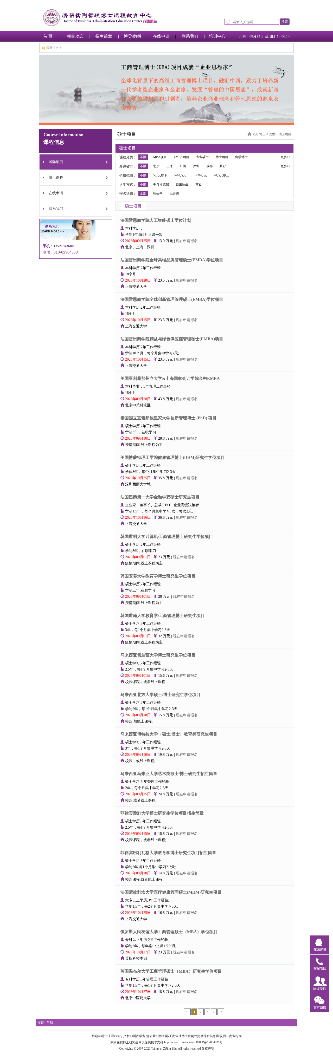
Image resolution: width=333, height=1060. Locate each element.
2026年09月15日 (138, 794)
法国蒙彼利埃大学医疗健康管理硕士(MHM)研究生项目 (170, 892)
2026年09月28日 (138, 399)
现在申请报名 (187, 241)
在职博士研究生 (264, 134)
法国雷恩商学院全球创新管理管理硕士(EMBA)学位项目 (171, 299)
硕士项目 (285, 134)
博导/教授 (133, 36)
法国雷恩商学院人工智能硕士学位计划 (155, 220)
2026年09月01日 (138, 557)
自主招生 (182, 184)
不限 (143, 157)
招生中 (158, 193)
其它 (223, 166)
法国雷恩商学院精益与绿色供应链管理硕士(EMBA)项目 (171, 339)
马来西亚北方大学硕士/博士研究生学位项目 (160, 694)
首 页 (48, 36)
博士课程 (56, 177)
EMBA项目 (181, 157)
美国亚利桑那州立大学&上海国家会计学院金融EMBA (170, 378)
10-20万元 (200, 175)
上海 (169, 166)
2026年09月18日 (138, 715)
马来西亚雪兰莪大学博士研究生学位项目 (157, 655)
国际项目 (56, 162)
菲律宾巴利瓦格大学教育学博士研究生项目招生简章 (168, 852)
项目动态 (75, 36)
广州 (183, 166)
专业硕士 (202, 157)
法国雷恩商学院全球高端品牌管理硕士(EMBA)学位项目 (171, 260)
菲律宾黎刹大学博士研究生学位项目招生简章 (162, 813)
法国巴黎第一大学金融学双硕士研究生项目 (160, 497)
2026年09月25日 (138, 241)
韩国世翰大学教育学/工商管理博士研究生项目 (162, 615)
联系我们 (190, 36)
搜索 (284, 22)
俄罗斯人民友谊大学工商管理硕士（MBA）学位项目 (169, 931)
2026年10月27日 (138, 952)
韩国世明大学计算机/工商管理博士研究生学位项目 (166, 536)
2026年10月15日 (138, 320)
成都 (209, 166)
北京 (156, 166)
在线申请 (161, 36)
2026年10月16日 (138, 517)
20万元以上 (221, 175)
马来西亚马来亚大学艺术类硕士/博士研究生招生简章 (168, 773)
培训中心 (217, 36)
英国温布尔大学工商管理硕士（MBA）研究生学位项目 (171, 971)
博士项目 (222, 157)
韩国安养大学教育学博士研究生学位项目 (157, 576)
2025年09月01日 (138, 676)
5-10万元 (180, 175)
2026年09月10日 (138, 438)
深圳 (196, 166)
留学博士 (241, 157)
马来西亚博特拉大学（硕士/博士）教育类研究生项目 (168, 734)
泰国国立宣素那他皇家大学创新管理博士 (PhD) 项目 (168, 418)
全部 (143, 193)
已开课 (174, 193)
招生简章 (103, 36)
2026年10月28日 (138, 280)
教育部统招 (161, 184)
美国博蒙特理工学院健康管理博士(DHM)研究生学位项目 (172, 457)
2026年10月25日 (138, 478)
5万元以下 (160, 175)
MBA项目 (160, 157)
